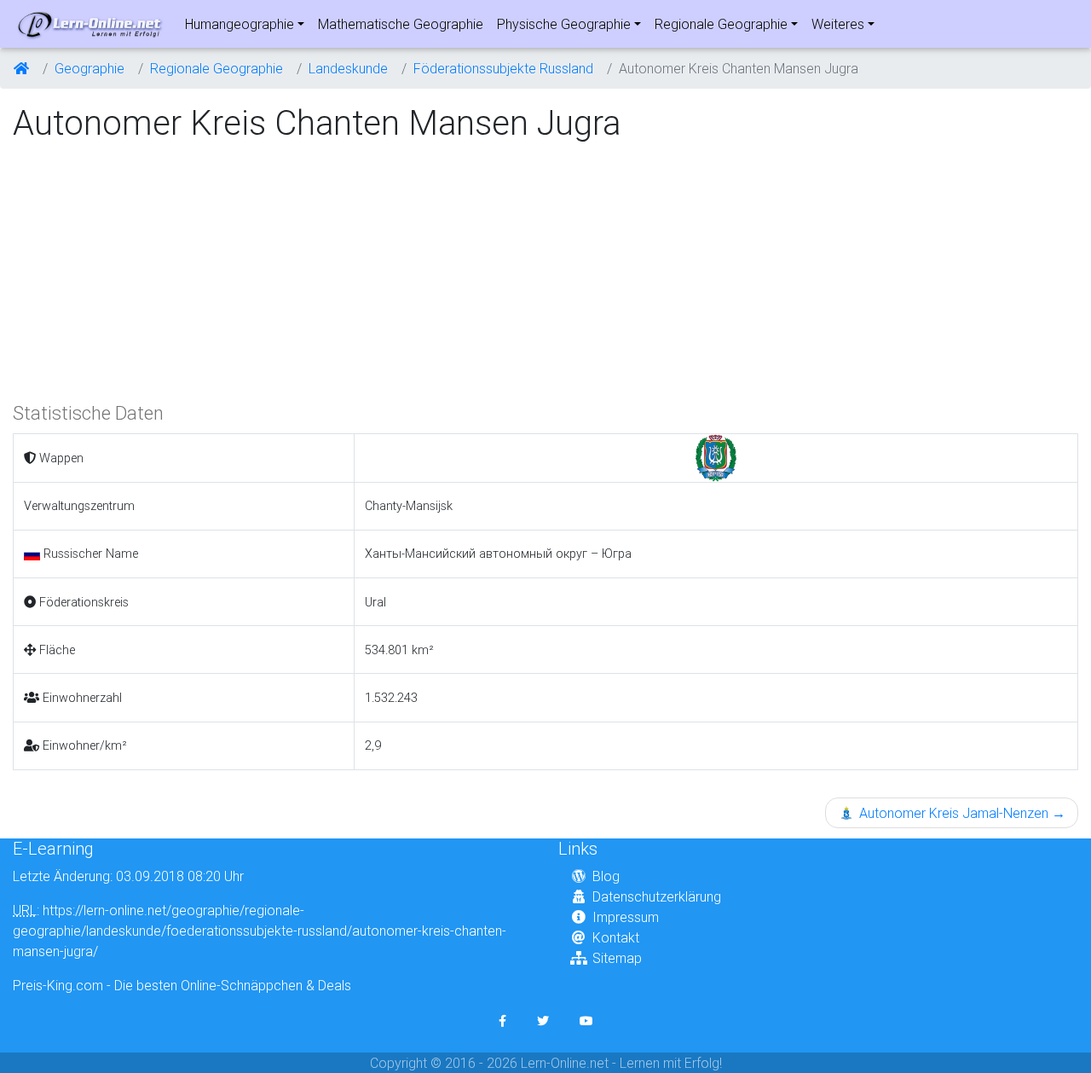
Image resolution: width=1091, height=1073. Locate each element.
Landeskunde (348, 68)
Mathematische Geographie (400, 23)
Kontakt (615, 937)
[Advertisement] (156, 269)
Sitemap (617, 957)
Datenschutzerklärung (656, 896)
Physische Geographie (564, 23)
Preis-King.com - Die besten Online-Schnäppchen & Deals (182, 985)
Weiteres (837, 23)
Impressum (625, 916)
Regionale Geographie (721, 23)
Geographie (89, 68)
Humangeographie (239, 23)
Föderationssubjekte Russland (503, 68)
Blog (606, 875)
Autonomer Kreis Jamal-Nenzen (960, 812)
